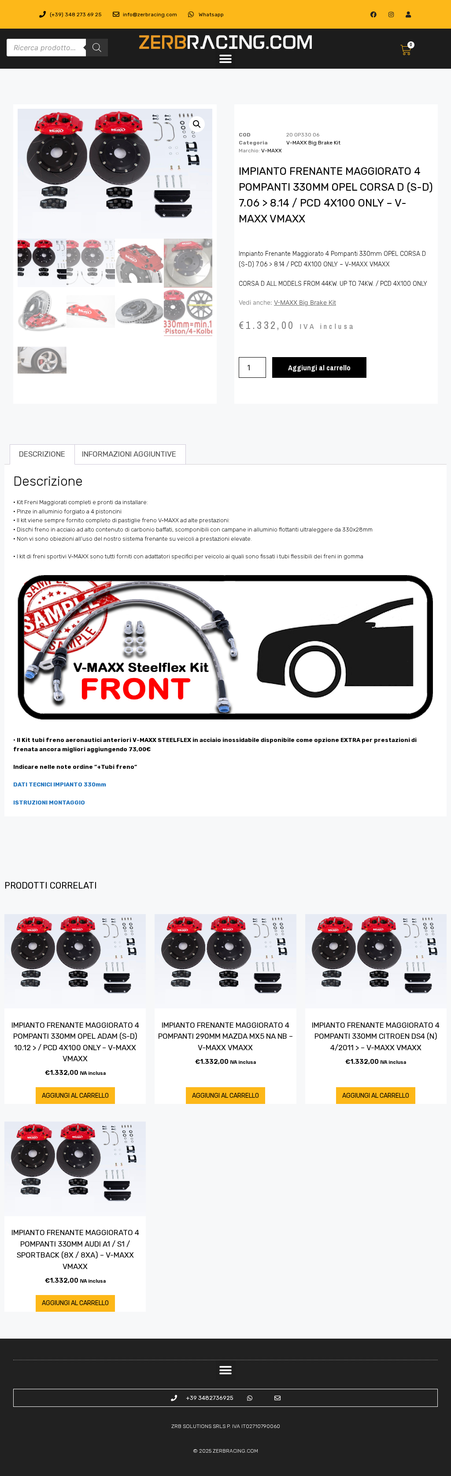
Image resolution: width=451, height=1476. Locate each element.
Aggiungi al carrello (319, 367)
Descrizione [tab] (42, 454)
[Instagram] (390, 14)
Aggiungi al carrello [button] (75, 1096)
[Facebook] (373, 14)
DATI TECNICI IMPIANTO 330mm (59, 784)
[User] (408, 14)
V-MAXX (271, 151)
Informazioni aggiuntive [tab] (129, 454)
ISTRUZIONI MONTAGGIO (49, 802)
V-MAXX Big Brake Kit (313, 143)
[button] (225, 59)
